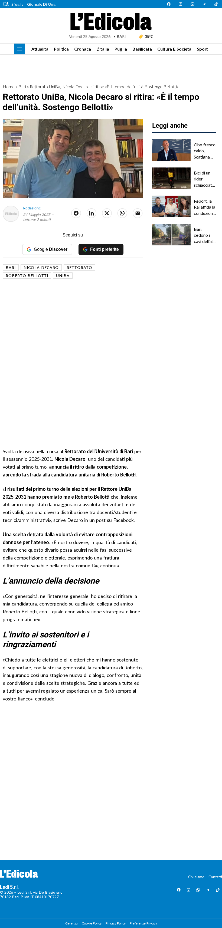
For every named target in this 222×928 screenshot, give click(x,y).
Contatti (215, 876)
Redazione (32, 208)
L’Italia (102, 48)
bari (11, 267)
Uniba (63, 275)
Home (9, 86)
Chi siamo (196, 876)
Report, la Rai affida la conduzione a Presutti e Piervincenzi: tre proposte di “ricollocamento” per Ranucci (205, 207)
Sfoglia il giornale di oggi (34, 4)
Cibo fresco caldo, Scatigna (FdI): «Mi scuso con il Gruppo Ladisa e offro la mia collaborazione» (205, 151)
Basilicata (142, 48)
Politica (61, 48)
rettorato (79, 267)
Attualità (39, 48)
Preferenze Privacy (143, 923)
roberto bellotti (27, 275)
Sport (202, 48)
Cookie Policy (92, 923)
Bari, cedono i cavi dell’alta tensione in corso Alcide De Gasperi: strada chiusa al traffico (205, 235)
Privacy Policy (116, 923)
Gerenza (71, 923)
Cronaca (82, 48)
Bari (22, 86)
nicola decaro (41, 267)
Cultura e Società (174, 48)
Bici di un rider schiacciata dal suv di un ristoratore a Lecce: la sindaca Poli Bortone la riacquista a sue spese (205, 179)
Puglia (121, 48)
